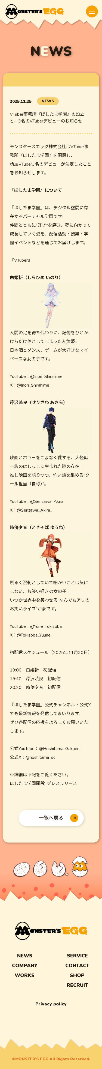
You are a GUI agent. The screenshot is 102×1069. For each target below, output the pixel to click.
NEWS (24, 955)
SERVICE (77, 955)
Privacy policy (51, 1004)
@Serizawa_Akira (46, 501)
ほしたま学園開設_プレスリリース (43, 784)
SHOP (77, 975)
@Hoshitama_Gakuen (59, 749)
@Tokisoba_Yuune (34, 635)
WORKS (25, 975)
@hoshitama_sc (40, 757)
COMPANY (25, 965)
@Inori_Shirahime (46, 377)
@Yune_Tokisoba (46, 626)
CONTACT (77, 965)
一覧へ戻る (51, 818)
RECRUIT (77, 985)
